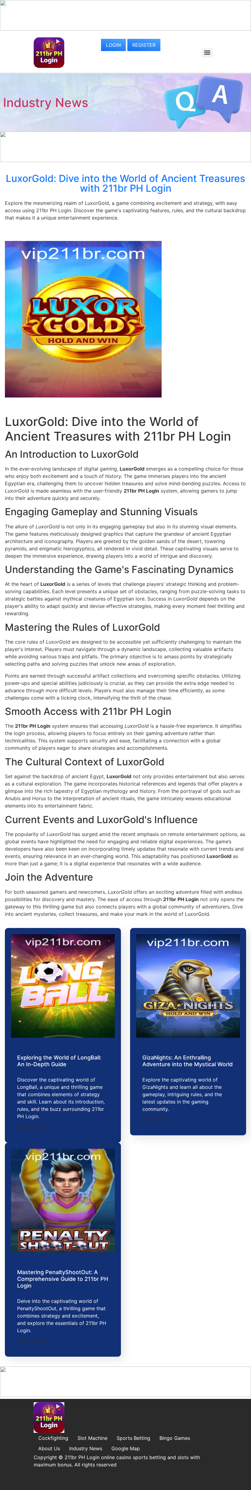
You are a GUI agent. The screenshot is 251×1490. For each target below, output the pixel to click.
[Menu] (207, 52)
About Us (49, 1448)
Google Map (125, 1448)
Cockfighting (53, 1438)
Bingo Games (174, 1438)
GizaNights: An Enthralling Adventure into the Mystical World (187, 1060)
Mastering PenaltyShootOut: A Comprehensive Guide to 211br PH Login (62, 1278)
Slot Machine (92, 1438)
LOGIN (113, 45)
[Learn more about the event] (125, 29)
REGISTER (143, 45)
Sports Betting (133, 1438)
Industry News (45, 102)
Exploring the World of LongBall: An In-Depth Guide (59, 1060)
